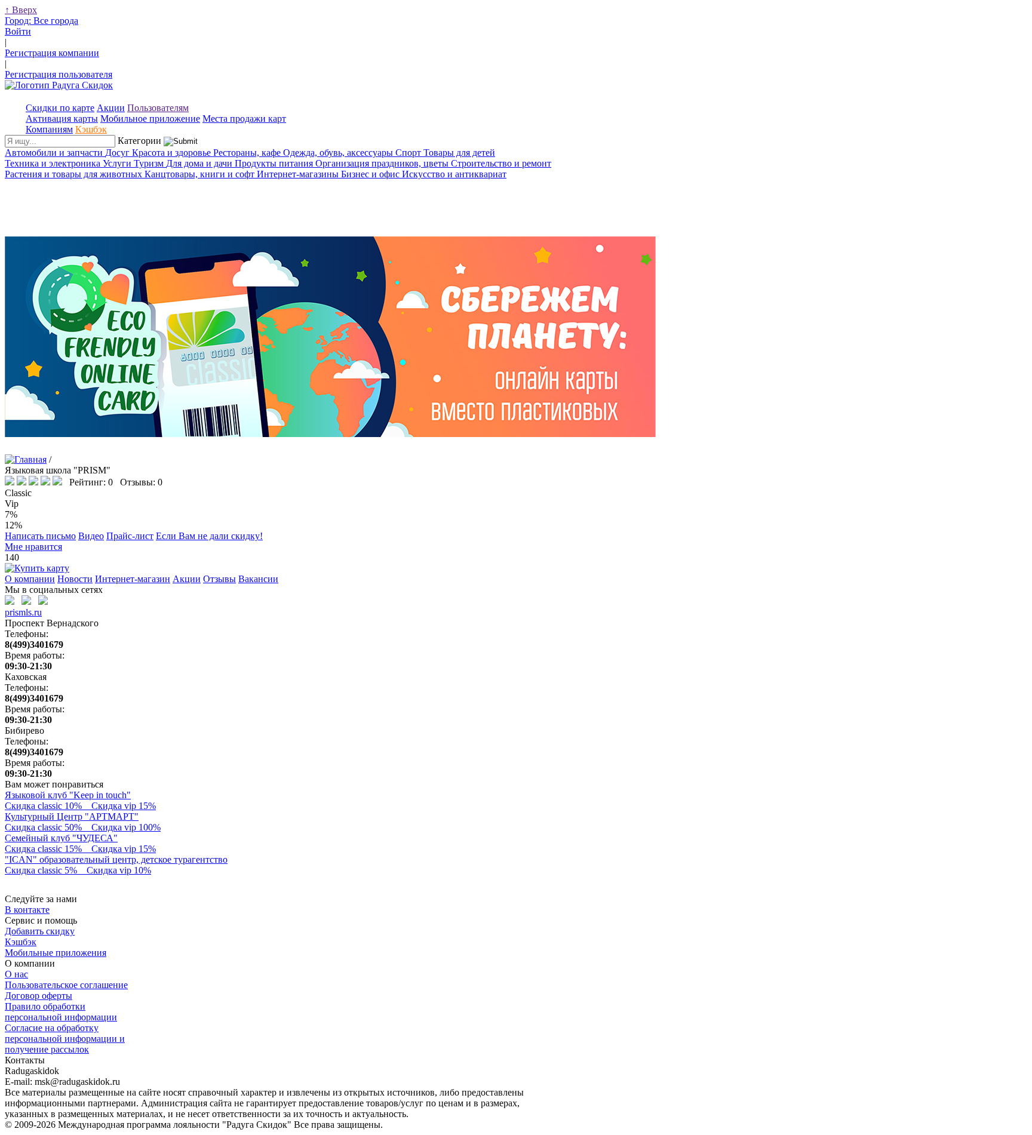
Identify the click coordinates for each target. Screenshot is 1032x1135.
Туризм (150, 163)
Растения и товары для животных (75, 174)
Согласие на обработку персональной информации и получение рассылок (65, 1038)
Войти (18, 31)
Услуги (118, 163)
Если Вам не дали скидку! (209, 536)
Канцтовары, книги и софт (201, 174)
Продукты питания (275, 163)
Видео (91, 536)
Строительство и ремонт (501, 163)
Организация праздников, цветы (383, 163)
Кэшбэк (91, 129)
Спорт (409, 152)
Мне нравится (33, 547)
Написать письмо (40, 536)
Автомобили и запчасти (55, 152)
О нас (16, 974)
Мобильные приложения (55, 953)
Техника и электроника (54, 163)
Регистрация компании (52, 53)
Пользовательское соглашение (66, 985)
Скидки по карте (60, 108)
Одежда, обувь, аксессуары (339, 152)
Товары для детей (459, 152)
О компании (30, 579)
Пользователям (158, 108)
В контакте (27, 910)
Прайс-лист (129, 536)
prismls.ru (23, 612)
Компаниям (49, 129)
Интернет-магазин (132, 579)
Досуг (118, 152)
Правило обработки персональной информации (61, 1011)
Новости (75, 579)
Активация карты (62, 118)
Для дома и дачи (200, 163)
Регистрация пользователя (58, 74)
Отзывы (219, 579)
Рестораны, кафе (248, 152)
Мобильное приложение (150, 118)
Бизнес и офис (371, 174)
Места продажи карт (244, 118)
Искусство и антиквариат (454, 174)
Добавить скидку (40, 931)
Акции (111, 108)
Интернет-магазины (299, 174)
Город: (41, 21)
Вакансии (258, 579)
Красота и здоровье (172, 152)
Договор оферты (38, 996)
